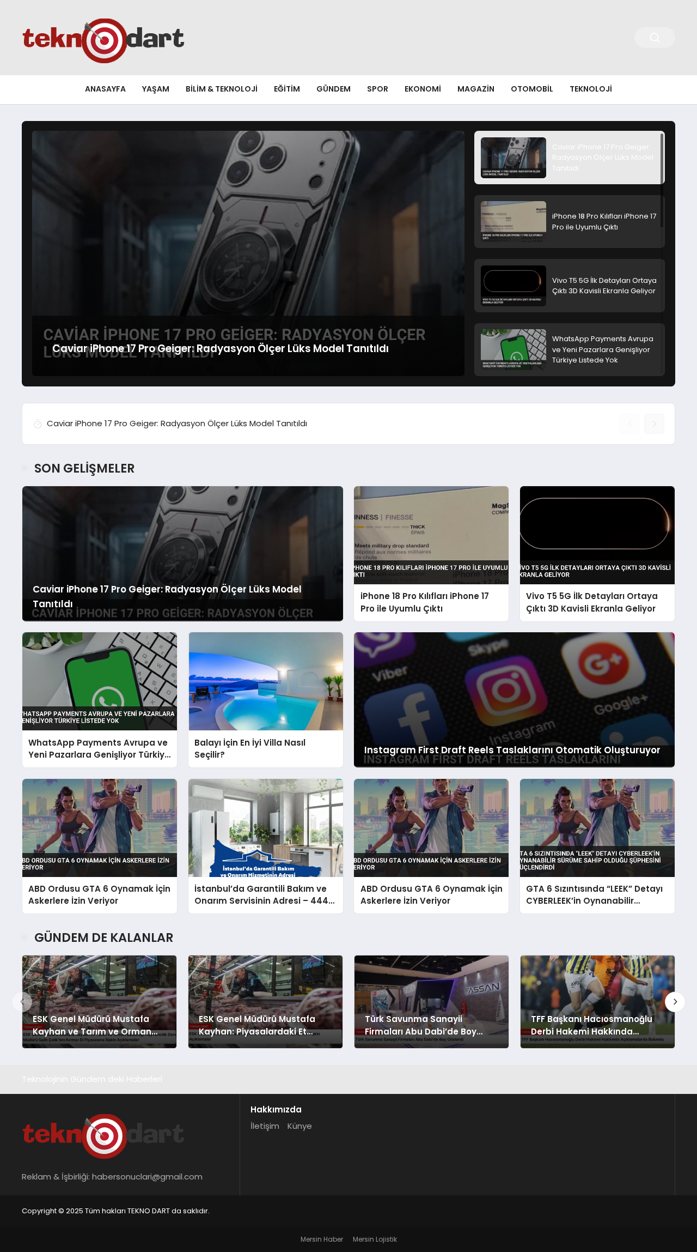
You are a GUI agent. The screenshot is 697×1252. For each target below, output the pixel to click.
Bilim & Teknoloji (222, 88)
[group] (248, 253)
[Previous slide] (630, 424)
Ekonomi (423, 88)
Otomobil (532, 88)
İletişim (264, 1126)
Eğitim (287, 88)
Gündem (333, 88)
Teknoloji (591, 88)
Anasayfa (105, 88)
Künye (300, 1126)
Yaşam (155, 88)
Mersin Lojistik (375, 1239)
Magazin (475, 88)
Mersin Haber (322, 1239)
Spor (377, 88)
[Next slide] (654, 424)
